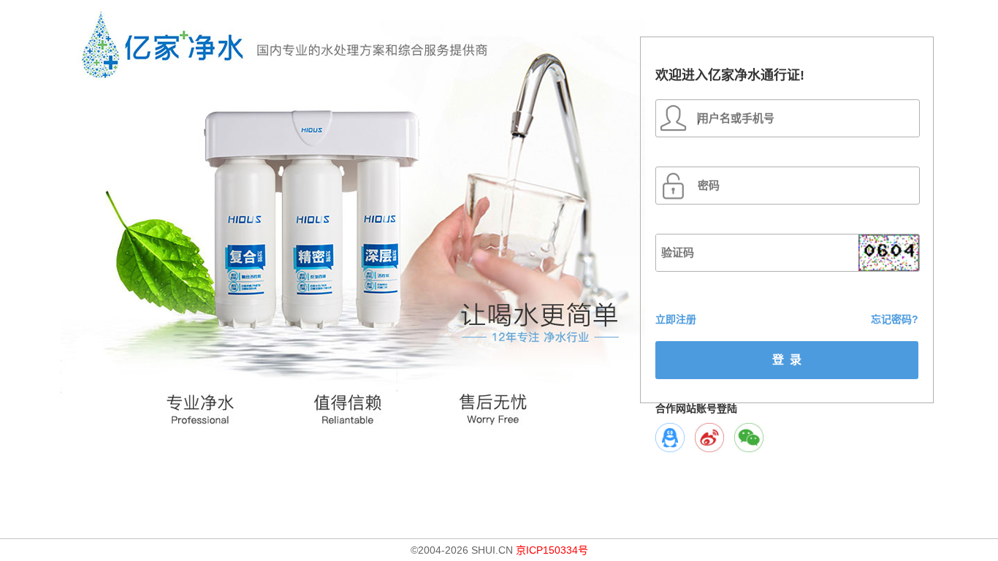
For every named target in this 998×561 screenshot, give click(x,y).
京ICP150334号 (552, 550)
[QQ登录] (670, 440)
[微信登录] (748, 440)
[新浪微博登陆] (709, 440)
